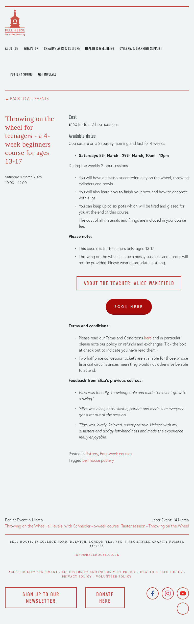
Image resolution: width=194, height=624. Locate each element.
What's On (31, 48)
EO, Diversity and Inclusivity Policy (99, 571)
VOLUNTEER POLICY (114, 576)
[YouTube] (183, 593)
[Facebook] (153, 593)
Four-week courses (116, 453)
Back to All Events (29, 98)
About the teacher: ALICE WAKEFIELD (129, 283)
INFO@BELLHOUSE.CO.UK (97, 554)
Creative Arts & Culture (62, 48)
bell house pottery (98, 460)
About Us (12, 48)
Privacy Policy (77, 576)
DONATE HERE (105, 597)
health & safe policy (161, 571)
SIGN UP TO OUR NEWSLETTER (40, 597)
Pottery (92, 453)
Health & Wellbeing (99, 48)
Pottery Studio (21, 74)
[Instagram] (168, 593)
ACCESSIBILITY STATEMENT (33, 571)
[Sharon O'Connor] (183, 609)
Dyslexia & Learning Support (140, 48)
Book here (128, 306)
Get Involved (47, 74)
